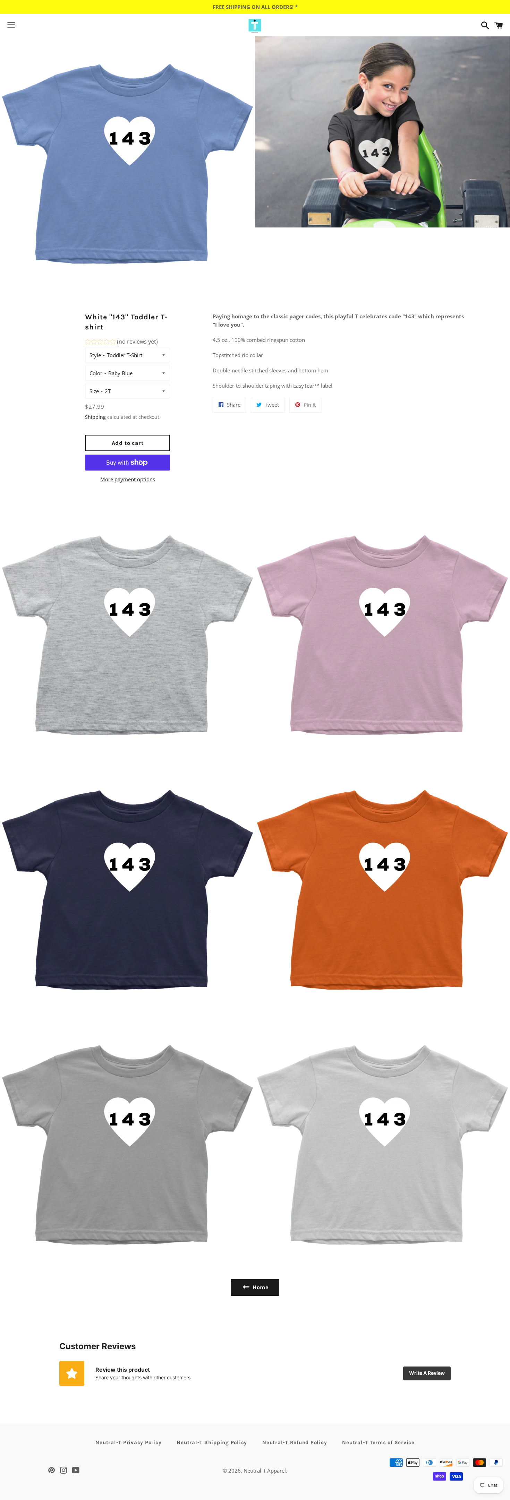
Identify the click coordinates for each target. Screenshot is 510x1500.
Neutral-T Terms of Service (378, 1442)
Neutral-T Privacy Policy (128, 1442)
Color (96, 373)
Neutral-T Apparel (265, 1470)
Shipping (95, 417)
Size (94, 391)
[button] (121, 342)
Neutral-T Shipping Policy (212, 1442)
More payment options (127, 479)
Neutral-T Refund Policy (294, 1442)
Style (95, 355)
